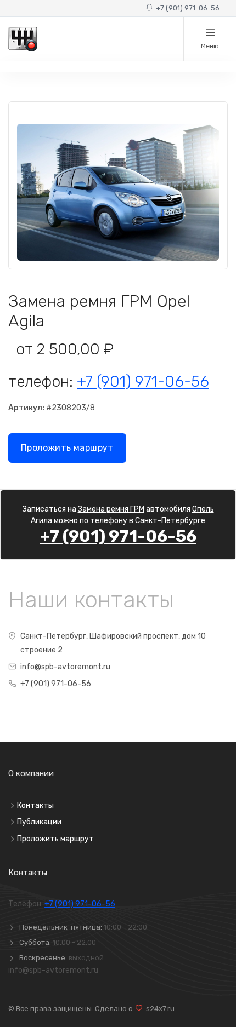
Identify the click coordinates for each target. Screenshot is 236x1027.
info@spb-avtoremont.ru (65, 667)
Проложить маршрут (67, 448)
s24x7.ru (159, 1009)
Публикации (39, 822)
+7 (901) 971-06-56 (186, 8)
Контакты (35, 805)
